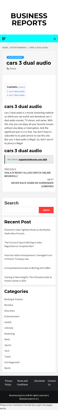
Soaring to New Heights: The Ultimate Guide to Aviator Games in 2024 (28, 279)
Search (11, 203)
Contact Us (52, 382)
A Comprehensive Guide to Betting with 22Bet (27, 268)
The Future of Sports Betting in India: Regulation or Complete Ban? (23, 244)
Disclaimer (39, 380)
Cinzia (13, 68)
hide (22, 87)
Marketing (9, 333)
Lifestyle (8, 327)
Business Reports (29, 19)
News (7, 339)
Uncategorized (12, 362)
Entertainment (15, 57)
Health (7, 322)
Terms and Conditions (22, 382)
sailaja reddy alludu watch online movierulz (27, 172)
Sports (7, 345)
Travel (7, 356)
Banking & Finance (13, 299)
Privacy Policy (8, 382)
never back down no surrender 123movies (32, 183)
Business (8, 305)
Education (9, 310)
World (7, 368)
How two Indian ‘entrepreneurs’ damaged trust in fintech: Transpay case (28, 257)
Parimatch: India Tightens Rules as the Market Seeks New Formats (27, 231)
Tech (6, 350)
